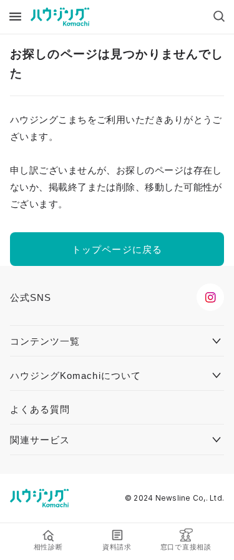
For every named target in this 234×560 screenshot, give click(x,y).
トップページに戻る (117, 249)
